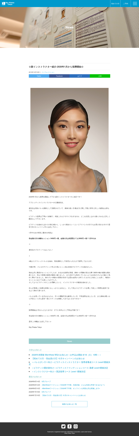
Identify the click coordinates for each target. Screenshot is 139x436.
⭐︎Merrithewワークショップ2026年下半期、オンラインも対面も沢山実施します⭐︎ (71, 388)
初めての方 (115, 3)
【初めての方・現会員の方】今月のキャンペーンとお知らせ (64, 395)
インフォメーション (48, 72)
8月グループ (46, 392)
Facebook (59, 76)
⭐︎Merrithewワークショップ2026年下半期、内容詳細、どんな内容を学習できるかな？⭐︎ (73, 385)
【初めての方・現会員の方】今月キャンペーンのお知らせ (58, 358)
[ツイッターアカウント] (63, 426)
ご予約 (125, 3)
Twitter (39, 76)
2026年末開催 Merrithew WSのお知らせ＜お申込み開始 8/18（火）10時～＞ (66, 354)
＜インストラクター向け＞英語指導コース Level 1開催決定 (59, 371)
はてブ (80, 76)
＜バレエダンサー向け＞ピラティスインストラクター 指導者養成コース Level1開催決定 (69, 363)
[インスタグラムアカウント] (76, 426)
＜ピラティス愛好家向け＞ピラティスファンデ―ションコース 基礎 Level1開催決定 (70, 367)
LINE (100, 76)
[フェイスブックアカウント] (69, 426)
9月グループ (46, 381)
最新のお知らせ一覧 (69, 404)
